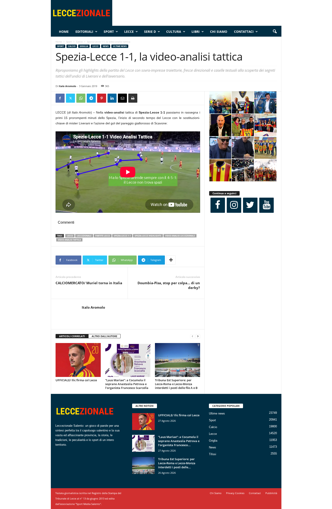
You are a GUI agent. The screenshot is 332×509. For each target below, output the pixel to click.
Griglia (84, 46)
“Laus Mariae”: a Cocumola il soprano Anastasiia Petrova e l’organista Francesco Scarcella (126, 384)
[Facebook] (60, 98)
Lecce (129, 31)
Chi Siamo (218, 31)
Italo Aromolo (67, 86)
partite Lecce (102, 235)
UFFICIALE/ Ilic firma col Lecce (76, 380)
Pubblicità (271, 493)
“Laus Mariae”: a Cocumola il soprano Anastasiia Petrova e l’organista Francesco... (178, 441)
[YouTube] (266, 205)
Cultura (173, 31)
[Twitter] (70, 98)
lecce (70, 235)
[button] (275, 32)
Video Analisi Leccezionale (180, 235)
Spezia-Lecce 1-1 (122, 235)
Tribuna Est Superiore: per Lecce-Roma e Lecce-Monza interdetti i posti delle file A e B (176, 384)
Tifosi (212, 454)
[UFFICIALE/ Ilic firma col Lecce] (78, 360)
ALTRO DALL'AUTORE (104, 336)
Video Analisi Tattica (69, 239)
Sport (109, 31)
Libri (196, 31)
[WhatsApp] (80, 98)
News (106, 46)
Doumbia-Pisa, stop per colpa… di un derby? (169, 285)
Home (64, 31)
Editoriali (84, 31)
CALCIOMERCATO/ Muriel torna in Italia (89, 283)
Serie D (150, 31)
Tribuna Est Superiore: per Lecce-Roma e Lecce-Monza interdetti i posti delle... (176, 463)
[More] (171, 260)
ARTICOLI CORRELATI (72, 336)
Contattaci (244, 31)
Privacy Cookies (235, 493)
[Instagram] (234, 205)
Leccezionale (84, 235)
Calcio (79, 41)
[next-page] (198, 336)
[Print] (132, 98)
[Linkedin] (112, 98)
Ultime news (120, 46)
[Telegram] (91, 98)
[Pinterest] (101, 98)
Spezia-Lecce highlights (148, 235)
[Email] (122, 98)
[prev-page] (192, 336)
